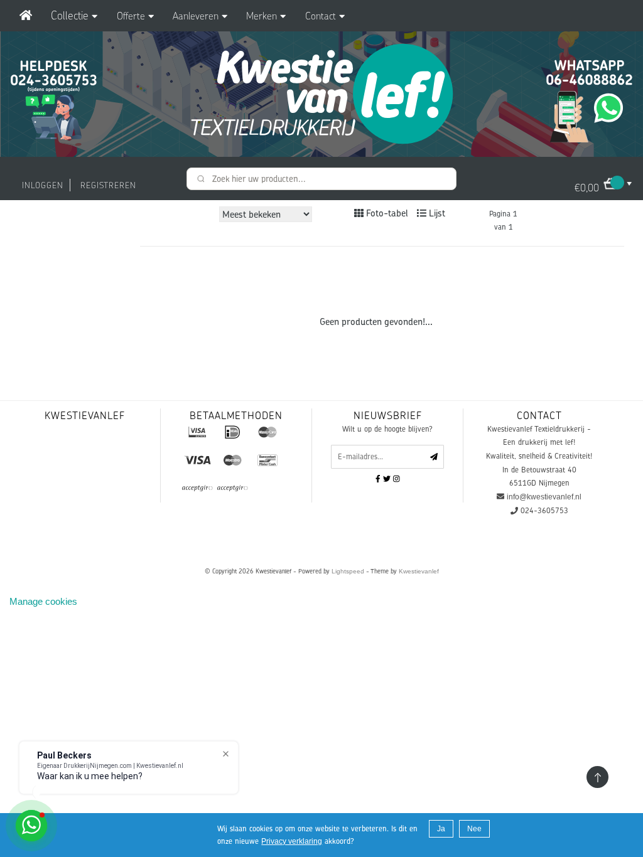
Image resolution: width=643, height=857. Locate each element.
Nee (474, 828)
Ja (441, 828)
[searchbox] (321, 179)
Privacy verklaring (291, 841)
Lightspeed (348, 571)
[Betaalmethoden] (197, 431)
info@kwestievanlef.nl (544, 496)
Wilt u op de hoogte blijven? (387, 428)
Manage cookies (43, 601)
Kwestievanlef (419, 571)
